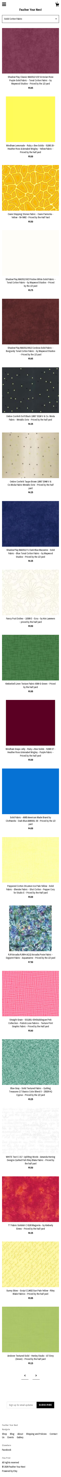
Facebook (6, 1449)
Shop (4, 1433)
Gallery (20, 1437)
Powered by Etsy (9, 1471)
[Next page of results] (36, 1376)
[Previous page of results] (24, 1376)
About (20, 1433)
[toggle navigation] (4, 4)
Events (10, 1437)
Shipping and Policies (36, 1433)
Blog (12, 1433)
